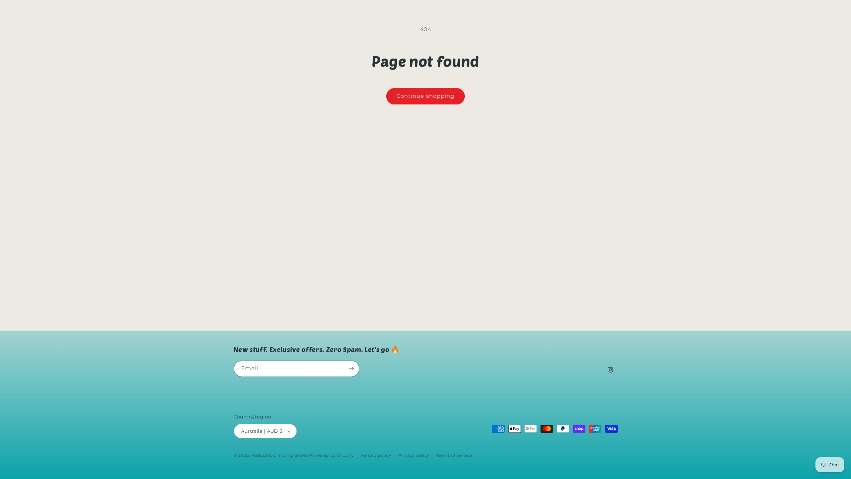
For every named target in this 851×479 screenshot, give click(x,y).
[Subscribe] (351, 369)
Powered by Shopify (331, 455)
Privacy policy (413, 455)
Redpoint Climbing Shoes (279, 455)
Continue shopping (425, 96)
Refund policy (376, 455)
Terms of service (454, 455)
